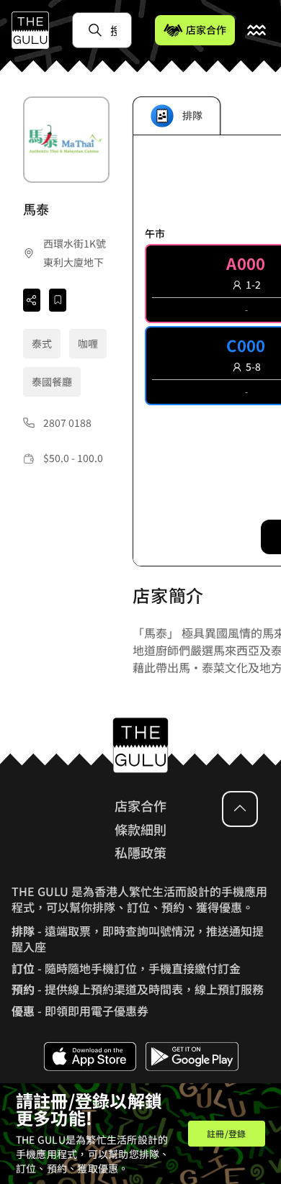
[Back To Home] (30, 30)
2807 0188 (67, 422)
